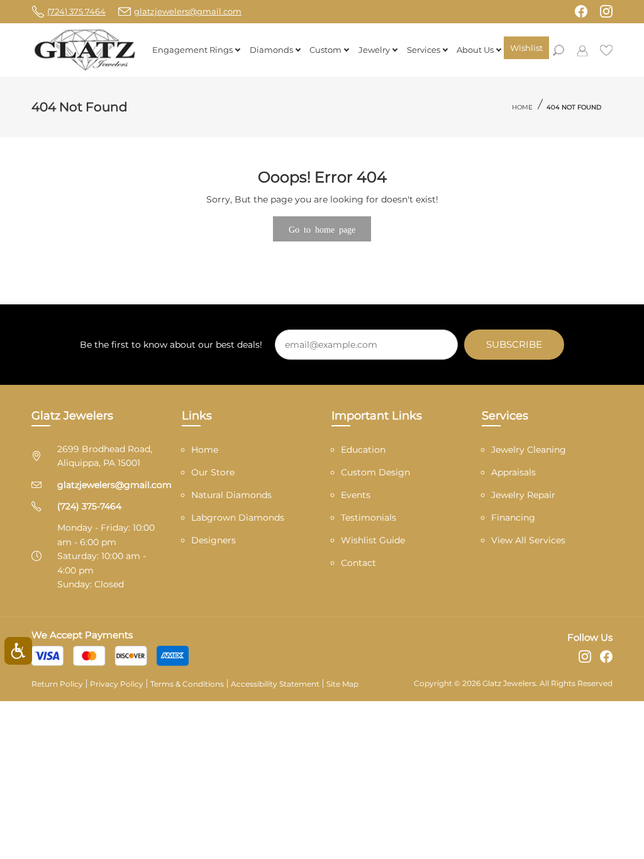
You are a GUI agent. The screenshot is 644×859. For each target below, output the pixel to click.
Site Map (342, 684)
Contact (358, 562)
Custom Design (375, 472)
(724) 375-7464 (89, 506)
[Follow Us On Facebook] (581, 11)
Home (522, 107)
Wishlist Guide (373, 540)
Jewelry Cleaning (528, 449)
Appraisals (513, 472)
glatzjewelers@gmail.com (114, 484)
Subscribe (514, 344)
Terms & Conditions (187, 684)
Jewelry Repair (523, 495)
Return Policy (57, 684)
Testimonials (368, 517)
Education (363, 449)
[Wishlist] (606, 49)
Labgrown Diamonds (237, 517)
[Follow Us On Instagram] (606, 11)
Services (423, 50)
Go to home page (322, 228)
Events (355, 495)
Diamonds (271, 50)
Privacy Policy (116, 684)
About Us (475, 50)
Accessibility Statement (275, 684)
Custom (325, 50)
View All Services (528, 540)
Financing (513, 517)
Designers (213, 540)
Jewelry (374, 50)
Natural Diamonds (231, 495)
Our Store (213, 472)
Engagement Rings (192, 50)
